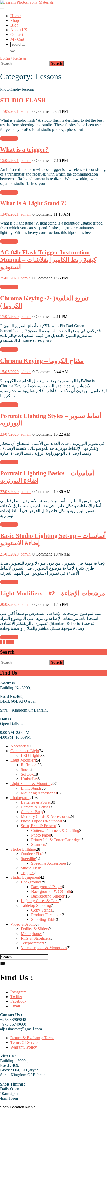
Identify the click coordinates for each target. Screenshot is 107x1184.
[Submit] (12, 51)
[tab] (2, 8)
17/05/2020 (9, 316)
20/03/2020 (9, 604)
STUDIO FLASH (23, 100)
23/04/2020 (9, 434)
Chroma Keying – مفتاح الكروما (42, 360)
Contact (16, 34)
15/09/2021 (9, 160)
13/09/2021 (9, 214)
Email (15, 1006)
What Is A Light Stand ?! (33, 203)
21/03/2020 (9, 554)
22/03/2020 (9, 491)
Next (10, 642)
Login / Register (13, 58)
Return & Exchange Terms (32, 1038)
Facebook (18, 1001)
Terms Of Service (24, 1042)
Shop (14, 20)
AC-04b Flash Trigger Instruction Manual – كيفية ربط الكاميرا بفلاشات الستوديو (48, 259)
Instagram (18, 992)
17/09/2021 (9, 111)
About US (18, 30)
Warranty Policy (23, 1047)
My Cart (17, 39)
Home (15, 16)
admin (26, 111)
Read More (9, 138)
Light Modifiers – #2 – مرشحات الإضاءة (52, 593)
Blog (14, 25)
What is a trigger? (24, 149)
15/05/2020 (9, 372)
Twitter (16, 996)
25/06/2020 (9, 278)
